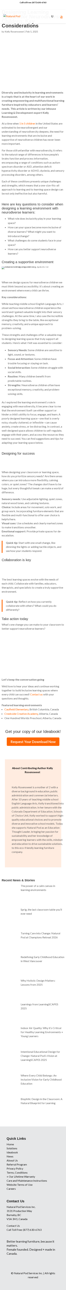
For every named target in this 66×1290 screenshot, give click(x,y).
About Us (12, 1160)
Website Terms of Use (19, 1184)
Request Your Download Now (33, 742)
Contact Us (13, 1225)
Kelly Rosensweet (14, 31)
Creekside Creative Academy (21, 713)
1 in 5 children (27, 123)
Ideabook (12, 1152)
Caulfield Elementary (16, 709)
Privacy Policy (15, 1168)
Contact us (36, 694)
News (10, 1156)
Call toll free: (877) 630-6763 (33, 2)
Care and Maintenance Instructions (27, 1180)
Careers (11, 1188)
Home (10, 1144)
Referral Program (17, 1164)
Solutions (12, 1148)
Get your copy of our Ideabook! (33, 731)
